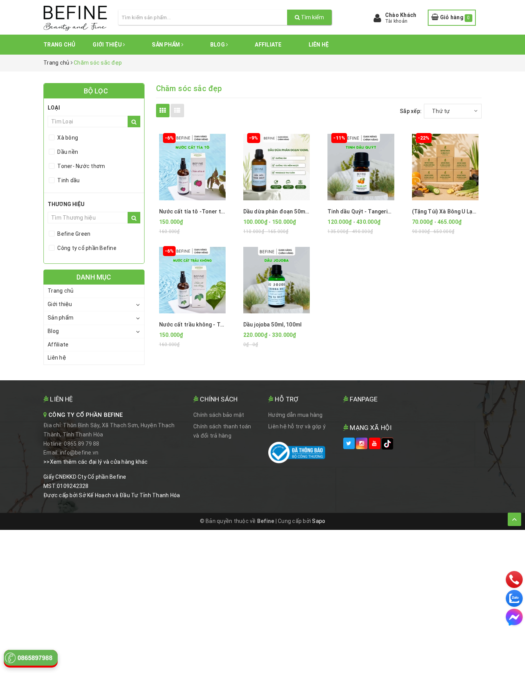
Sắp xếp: (411, 111)
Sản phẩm (166, 45)
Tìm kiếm (312, 17)
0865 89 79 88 (81, 444)
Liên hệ (319, 45)
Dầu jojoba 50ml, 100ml (272, 324)
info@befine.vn (79, 453)
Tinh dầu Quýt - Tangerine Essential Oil (377, 211)
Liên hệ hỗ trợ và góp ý (297, 426)
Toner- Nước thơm (80, 166)
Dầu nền (67, 152)
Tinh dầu (68, 180)
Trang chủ (59, 45)
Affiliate (268, 45)
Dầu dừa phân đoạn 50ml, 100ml (284, 211)
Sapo (318, 521)
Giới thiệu (108, 45)
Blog (218, 45)
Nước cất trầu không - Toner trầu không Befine (219, 324)
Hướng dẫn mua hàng (295, 415)
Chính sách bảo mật (218, 415)
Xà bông (67, 138)
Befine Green (73, 234)
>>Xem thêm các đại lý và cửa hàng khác (95, 462)
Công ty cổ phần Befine (86, 248)
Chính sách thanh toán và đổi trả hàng (222, 431)
